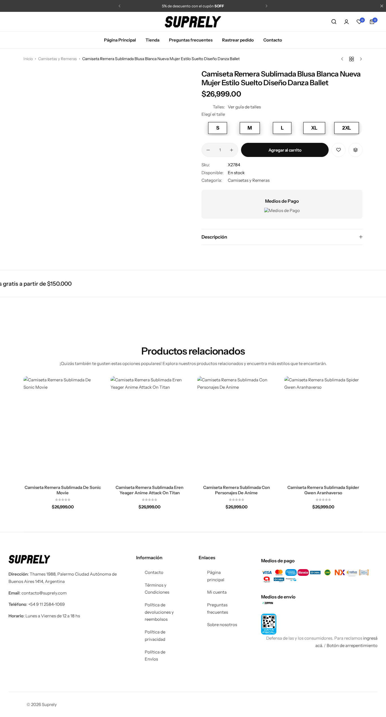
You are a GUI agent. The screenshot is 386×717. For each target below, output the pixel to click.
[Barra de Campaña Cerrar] (382, 6)
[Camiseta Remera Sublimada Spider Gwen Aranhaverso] (323, 428)
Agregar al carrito (285, 150)
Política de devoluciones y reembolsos (159, 612)
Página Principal (120, 40)
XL (314, 128)
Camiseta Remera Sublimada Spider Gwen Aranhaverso (323, 490)
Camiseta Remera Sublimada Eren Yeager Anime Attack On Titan (149, 490)
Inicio (28, 58)
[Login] (346, 21)
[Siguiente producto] (360, 59)
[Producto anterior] (343, 59)
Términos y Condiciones (157, 588)
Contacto (272, 40)
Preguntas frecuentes (190, 40)
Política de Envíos (155, 655)
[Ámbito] (333, 21)
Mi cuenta (217, 592)
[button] (119, 6)
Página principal (215, 576)
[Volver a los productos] (351, 59)
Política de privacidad (155, 635)
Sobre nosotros (222, 624)
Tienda (152, 40)
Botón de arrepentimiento (352, 645)
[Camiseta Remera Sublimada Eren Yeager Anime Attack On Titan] (149, 428)
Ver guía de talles (244, 107)
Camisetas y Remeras (57, 58)
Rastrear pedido (238, 40)
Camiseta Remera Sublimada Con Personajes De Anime (236, 490)
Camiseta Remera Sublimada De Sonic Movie (63, 490)
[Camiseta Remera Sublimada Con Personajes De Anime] (236, 428)
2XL (346, 128)
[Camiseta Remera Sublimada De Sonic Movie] (62, 428)
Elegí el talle (213, 114)
